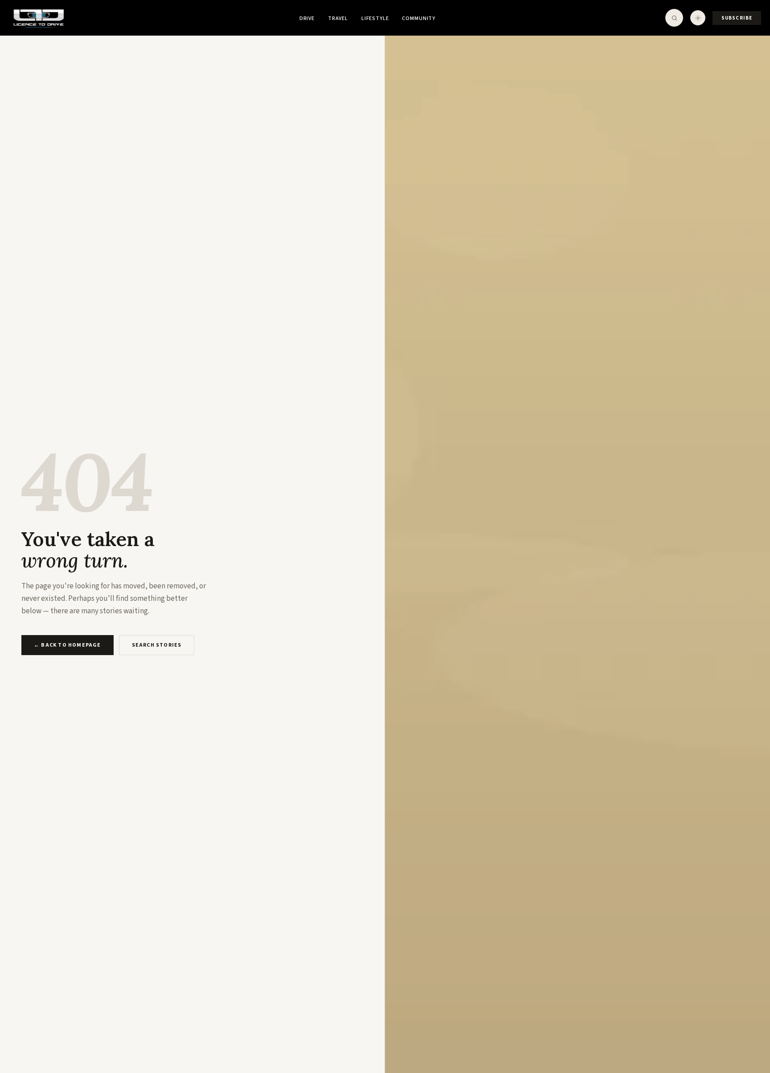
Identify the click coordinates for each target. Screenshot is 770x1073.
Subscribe (736, 18)
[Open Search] (674, 18)
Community (418, 18)
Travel (338, 18)
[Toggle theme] (697, 17)
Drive (307, 18)
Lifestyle (375, 18)
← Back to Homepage (67, 645)
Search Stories (157, 645)
